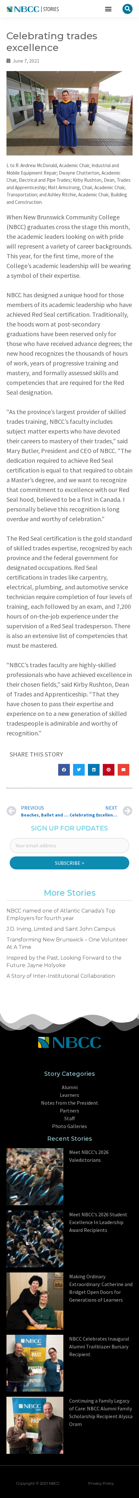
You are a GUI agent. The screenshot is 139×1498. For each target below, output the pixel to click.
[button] (108, 8)
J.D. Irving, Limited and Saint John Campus (60, 929)
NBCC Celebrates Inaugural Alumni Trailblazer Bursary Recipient (99, 1346)
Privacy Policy (101, 1483)
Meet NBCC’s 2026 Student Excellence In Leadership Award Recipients (98, 1222)
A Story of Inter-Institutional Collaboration (60, 976)
